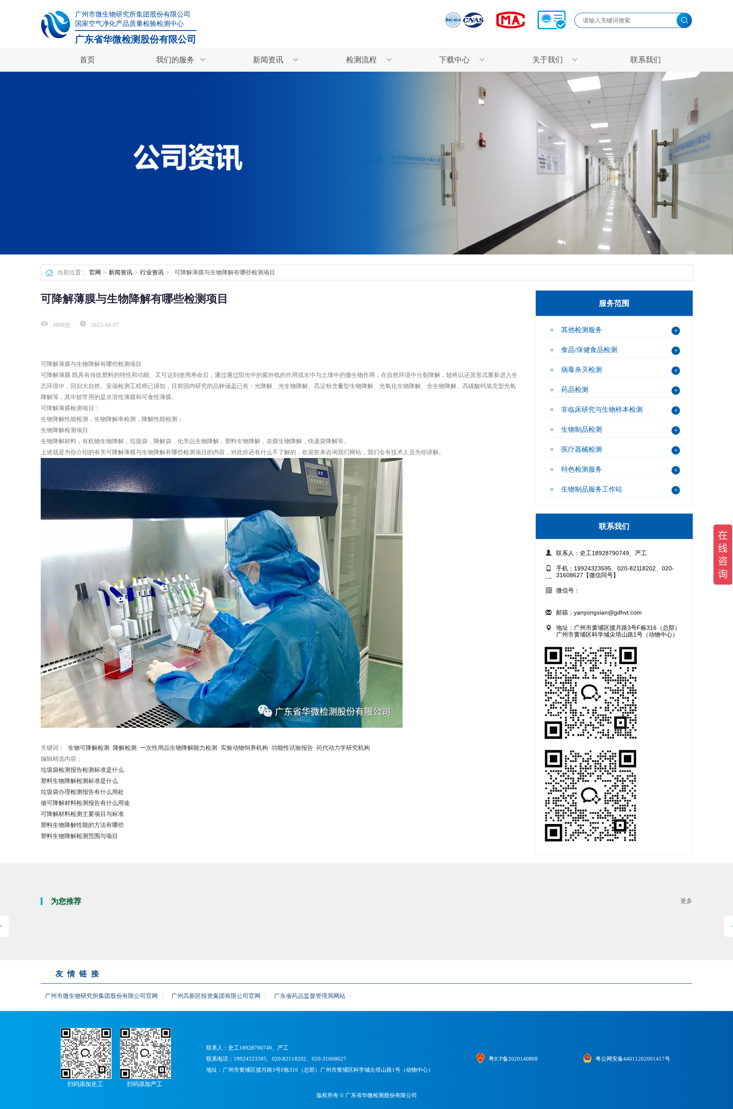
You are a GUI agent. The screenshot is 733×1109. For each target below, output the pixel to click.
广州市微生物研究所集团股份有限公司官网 (101, 996)
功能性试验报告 (292, 748)
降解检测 (125, 748)
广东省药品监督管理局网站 (309, 996)
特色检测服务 (581, 469)
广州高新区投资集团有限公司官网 (215, 996)
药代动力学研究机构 (343, 748)
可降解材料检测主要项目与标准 (82, 814)
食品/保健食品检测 (589, 349)
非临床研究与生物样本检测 (602, 409)
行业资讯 (152, 272)
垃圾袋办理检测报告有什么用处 (82, 792)
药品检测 (574, 389)
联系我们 (645, 60)
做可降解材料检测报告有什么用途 (85, 803)
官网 (95, 272)
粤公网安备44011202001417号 (633, 1059)
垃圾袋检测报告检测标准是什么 (82, 770)
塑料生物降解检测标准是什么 (79, 781)
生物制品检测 (581, 429)
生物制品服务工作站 (591, 489)
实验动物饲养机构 (244, 748)
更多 (686, 901)
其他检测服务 (581, 329)
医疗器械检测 (581, 449)
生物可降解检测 (88, 748)
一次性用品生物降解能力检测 (178, 748)
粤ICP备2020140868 (513, 1059)
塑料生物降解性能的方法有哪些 (82, 825)
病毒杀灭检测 (581, 369)
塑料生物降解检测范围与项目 (79, 836)
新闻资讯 (120, 272)
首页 (87, 60)
